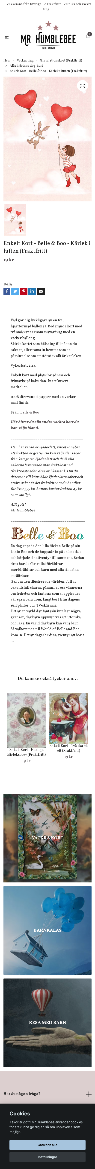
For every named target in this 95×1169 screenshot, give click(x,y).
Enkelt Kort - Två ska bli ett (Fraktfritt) (68, 766)
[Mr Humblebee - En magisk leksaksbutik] (52, 43)
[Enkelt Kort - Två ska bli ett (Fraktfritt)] (68, 735)
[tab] (12, 326)
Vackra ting (25, 78)
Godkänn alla (47, 1145)
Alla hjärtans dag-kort (26, 83)
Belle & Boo (29, 430)
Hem (7, 78)
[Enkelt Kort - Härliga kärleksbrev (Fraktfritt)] (26, 737)
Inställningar (47, 1157)
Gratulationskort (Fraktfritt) (61, 78)
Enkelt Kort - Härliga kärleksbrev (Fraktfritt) (26, 770)
